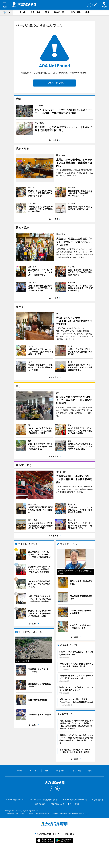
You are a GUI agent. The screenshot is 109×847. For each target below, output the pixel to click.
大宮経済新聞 (24, 4)
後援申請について (57, 804)
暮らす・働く (60, 12)
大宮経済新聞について (16, 800)
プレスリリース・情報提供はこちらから (44, 800)
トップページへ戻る (54, 83)
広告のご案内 (40, 804)
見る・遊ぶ (35, 12)
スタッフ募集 (74, 804)
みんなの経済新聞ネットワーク (54, 824)
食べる (23, 12)
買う (47, 12)
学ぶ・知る (76, 12)
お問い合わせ (98, 800)
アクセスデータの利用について (76, 800)
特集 (87, 12)
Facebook (89, 5)
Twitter (95, 5)
